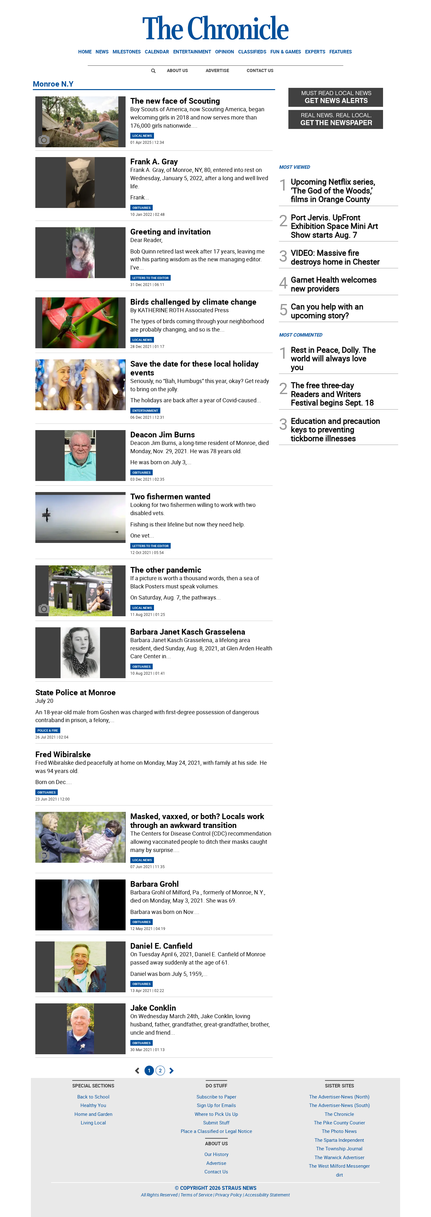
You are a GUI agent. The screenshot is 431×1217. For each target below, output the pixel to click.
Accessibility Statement (267, 1195)
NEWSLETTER (347, 7)
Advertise (217, 70)
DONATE (383, 7)
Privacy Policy (228, 1195)
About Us (177, 70)
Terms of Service (196, 1195)
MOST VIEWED (294, 167)
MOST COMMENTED (300, 335)
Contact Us (260, 70)
